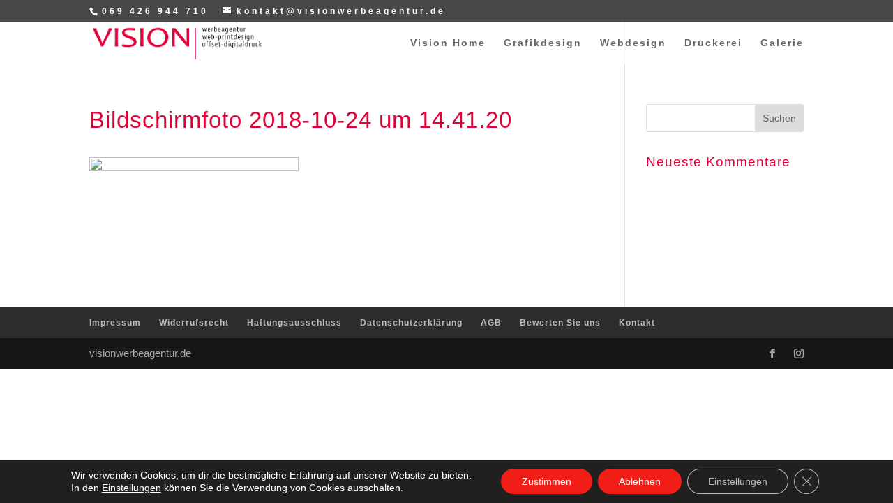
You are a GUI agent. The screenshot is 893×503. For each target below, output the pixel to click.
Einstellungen (131, 487)
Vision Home (448, 43)
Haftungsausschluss (294, 323)
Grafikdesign (543, 43)
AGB (491, 323)
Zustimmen (546, 481)
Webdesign (633, 43)
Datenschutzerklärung (411, 323)
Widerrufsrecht (194, 323)
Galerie (782, 43)
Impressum (115, 323)
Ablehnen (640, 481)
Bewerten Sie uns (560, 323)
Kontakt (637, 323)
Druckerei (713, 43)
